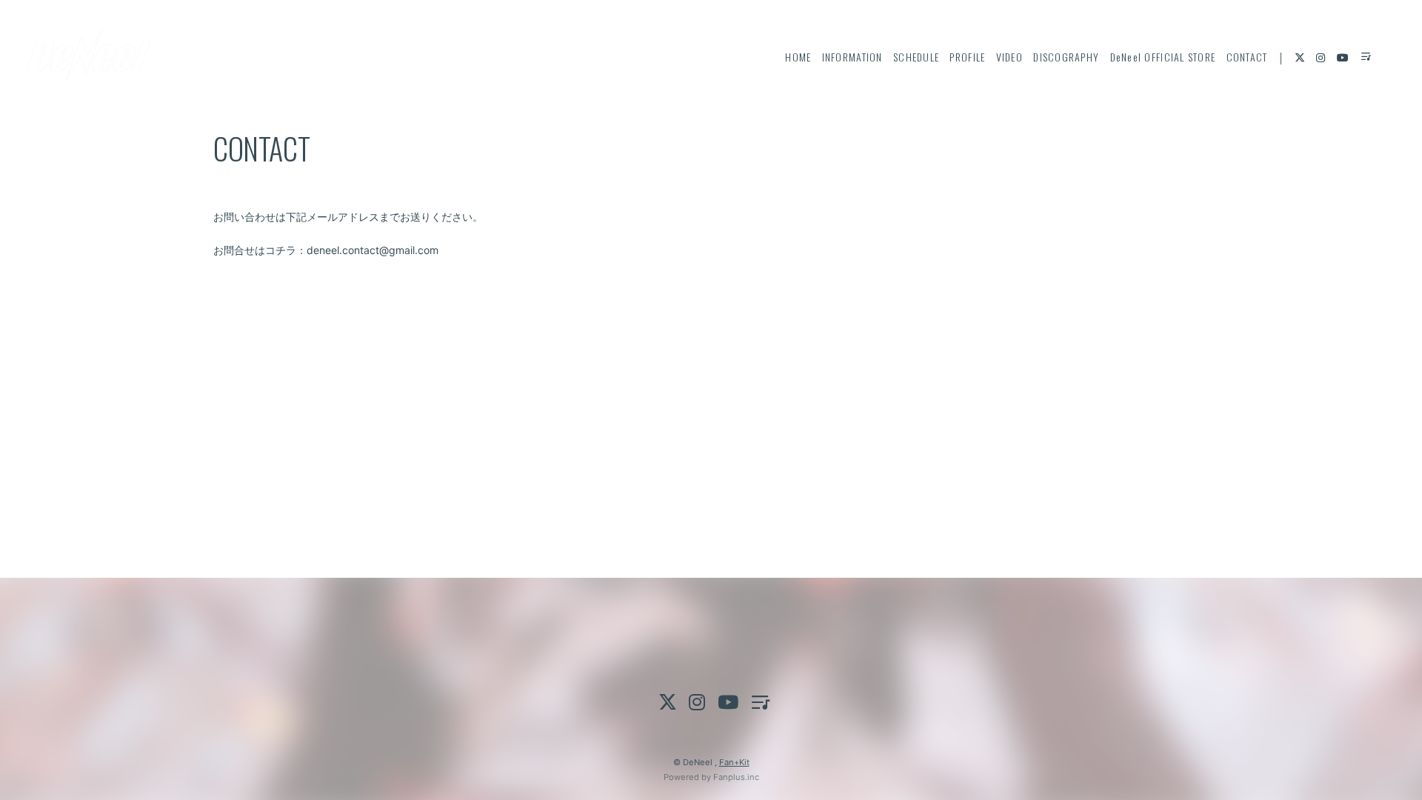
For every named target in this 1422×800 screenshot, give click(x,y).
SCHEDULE (916, 56)
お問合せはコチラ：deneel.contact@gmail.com (325, 250)
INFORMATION (852, 56)
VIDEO (1009, 56)
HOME (798, 56)
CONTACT (1247, 56)
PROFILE (967, 56)
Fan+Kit (734, 762)
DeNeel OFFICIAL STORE (1162, 56)
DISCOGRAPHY (1066, 56)
